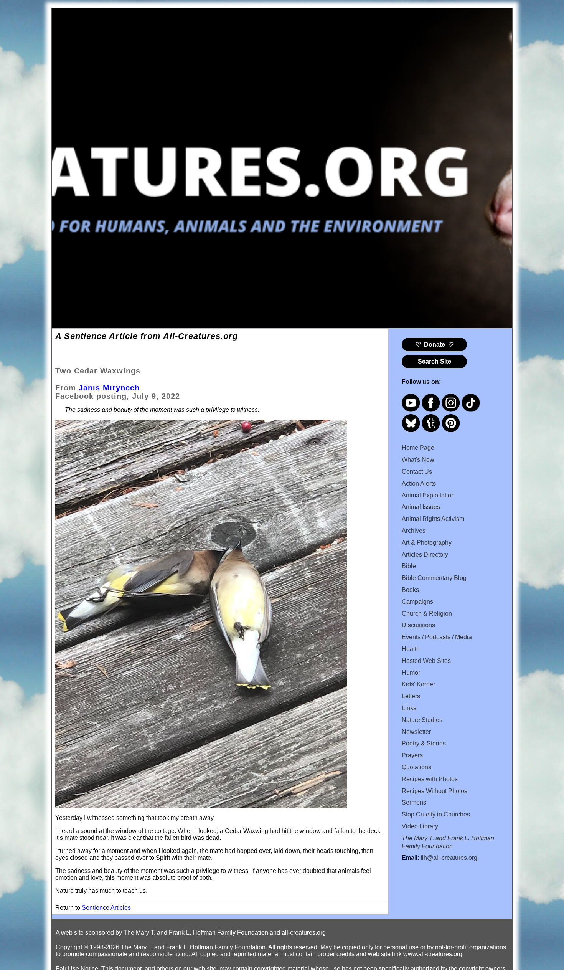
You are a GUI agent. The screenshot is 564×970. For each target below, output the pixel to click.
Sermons (414, 802)
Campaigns (417, 601)
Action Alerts (419, 483)
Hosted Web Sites (426, 661)
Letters (411, 696)
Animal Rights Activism (433, 519)
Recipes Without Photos (434, 791)
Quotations (416, 767)
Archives (413, 530)
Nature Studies (422, 720)
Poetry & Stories (424, 743)
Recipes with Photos (430, 779)
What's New (418, 459)
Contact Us (417, 471)
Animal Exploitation (428, 495)
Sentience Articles (106, 907)
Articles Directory (425, 554)
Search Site (434, 361)
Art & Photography (427, 542)
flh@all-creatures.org (449, 857)
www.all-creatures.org (432, 954)
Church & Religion (427, 613)
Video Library (420, 826)
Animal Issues (421, 507)
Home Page (418, 448)
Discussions (418, 625)
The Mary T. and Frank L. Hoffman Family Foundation (196, 932)
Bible (409, 566)
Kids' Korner (418, 684)
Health (411, 649)
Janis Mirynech (109, 387)
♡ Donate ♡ (435, 344)
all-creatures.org (304, 932)
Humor (411, 672)
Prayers (412, 755)
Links (409, 708)
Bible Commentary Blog (434, 578)
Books (410, 590)
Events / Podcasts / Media (437, 637)
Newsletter (416, 732)
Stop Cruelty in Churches (436, 814)
